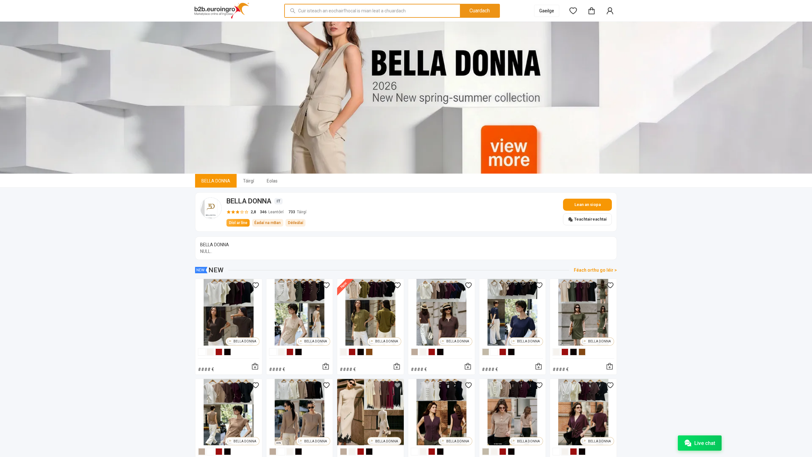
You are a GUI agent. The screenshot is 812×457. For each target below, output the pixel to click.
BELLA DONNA (215, 180)
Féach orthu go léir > (595, 270)
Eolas (272, 180)
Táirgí (248, 180)
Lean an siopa (587, 204)
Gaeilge (546, 10)
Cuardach (479, 11)
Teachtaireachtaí (590, 219)
